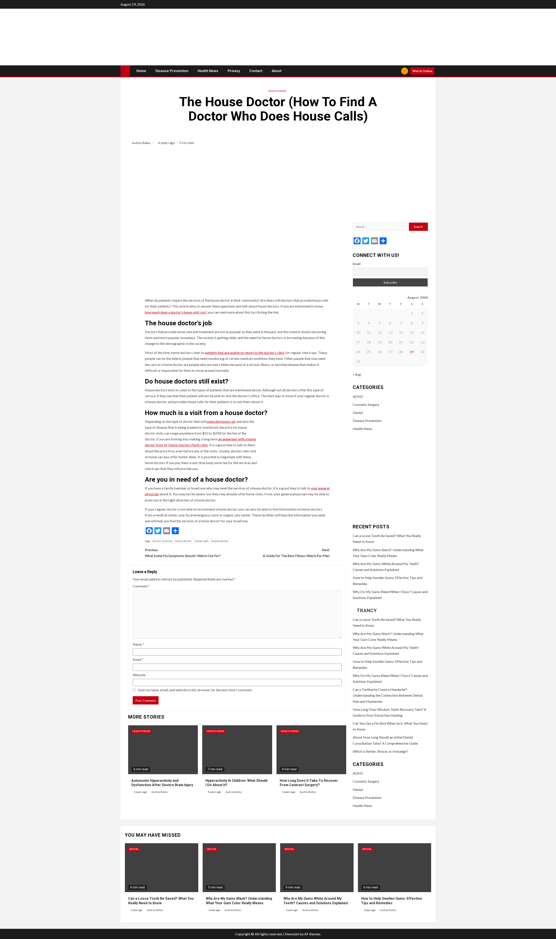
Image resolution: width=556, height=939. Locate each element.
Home (141, 71)
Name (138, 644)
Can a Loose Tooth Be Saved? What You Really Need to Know (161, 900)
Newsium (292, 934)
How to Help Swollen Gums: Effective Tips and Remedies (391, 900)
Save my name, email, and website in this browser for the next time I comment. (195, 690)
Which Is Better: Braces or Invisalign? (380, 751)
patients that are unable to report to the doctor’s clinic (245, 352)
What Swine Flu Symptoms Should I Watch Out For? (183, 553)
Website (139, 675)
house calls (201, 541)
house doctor (220, 541)
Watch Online (422, 71)
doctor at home (162, 541)
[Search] (396, 71)
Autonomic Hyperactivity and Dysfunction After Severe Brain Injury (162, 783)
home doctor (183, 541)
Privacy (234, 71)
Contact (255, 71)
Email (138, 659)
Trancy (367, 610)
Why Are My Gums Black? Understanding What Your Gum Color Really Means (239, 900)
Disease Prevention (172, 71)
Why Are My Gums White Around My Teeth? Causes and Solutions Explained (315, 900)
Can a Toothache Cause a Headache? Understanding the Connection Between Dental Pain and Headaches (388, 695)
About (276, 71)
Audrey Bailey (141, 143)
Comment (141, 586)
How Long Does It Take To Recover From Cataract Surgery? (309, 783)
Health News (208, 71)
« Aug (357, 374)
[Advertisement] (390, 179)
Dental (358, 412)
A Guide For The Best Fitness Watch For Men (296, 553)
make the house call (220, 421)
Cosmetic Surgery (366, 404)
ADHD (358, 396)
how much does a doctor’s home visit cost (175, 312)
